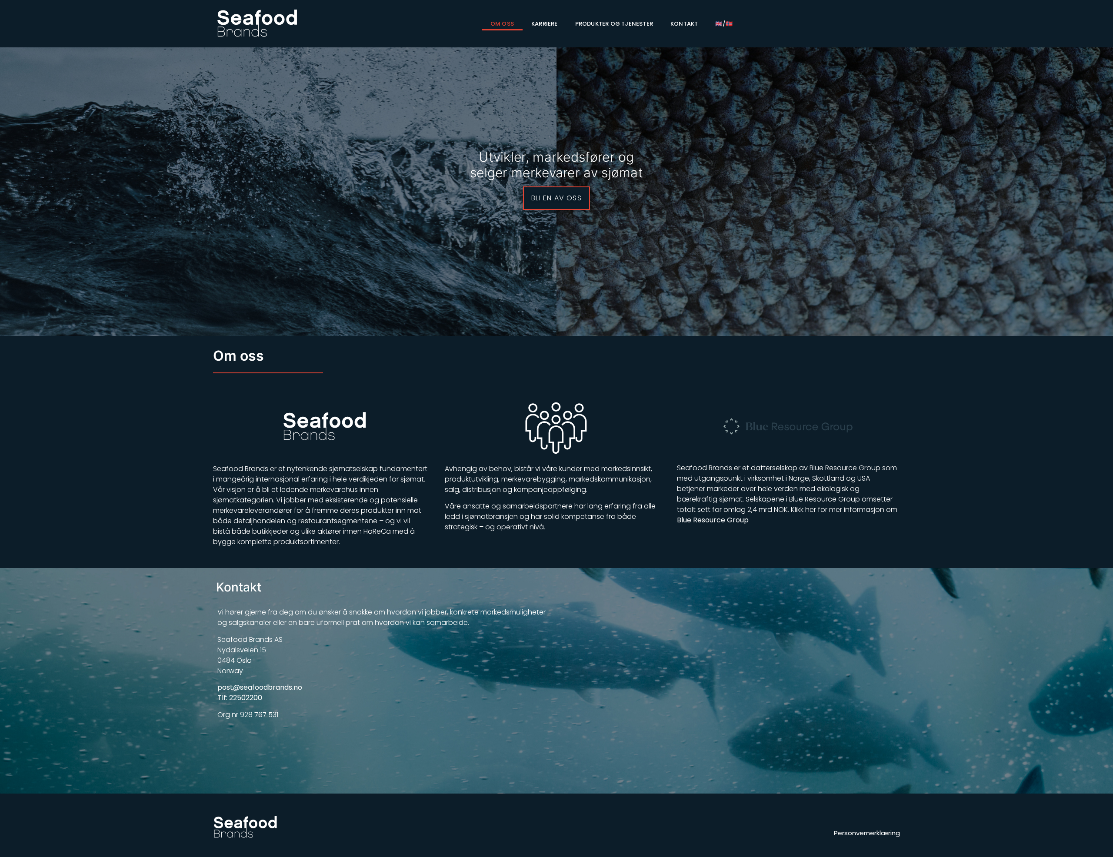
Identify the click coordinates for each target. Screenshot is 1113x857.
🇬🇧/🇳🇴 (724, 24)
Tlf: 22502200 (239, 698)
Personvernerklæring (867, 832)
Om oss (502, 24)
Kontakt (684, 24)
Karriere (544, 24)
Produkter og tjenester (614, 24)
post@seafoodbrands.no (259, 687)
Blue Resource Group (713, 520)
